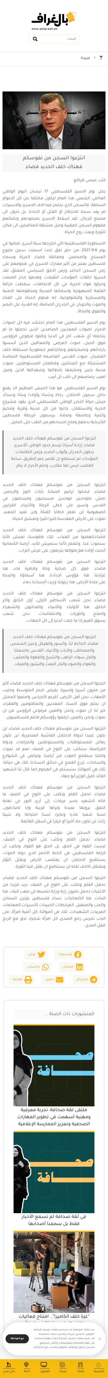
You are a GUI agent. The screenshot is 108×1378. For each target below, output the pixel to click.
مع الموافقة (17, 1339)
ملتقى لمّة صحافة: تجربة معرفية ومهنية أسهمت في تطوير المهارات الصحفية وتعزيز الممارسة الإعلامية (54, 1117)
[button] (69, 955)
